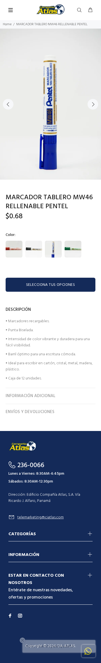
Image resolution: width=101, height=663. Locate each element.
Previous (8, 104)
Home (7, 24)
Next (93, 104)
